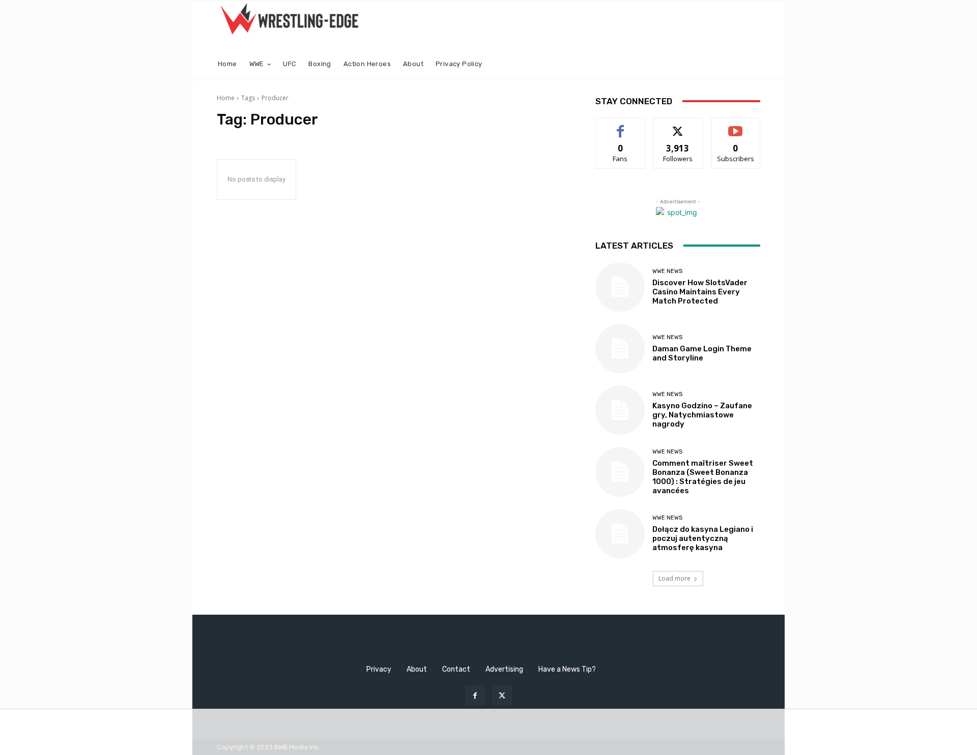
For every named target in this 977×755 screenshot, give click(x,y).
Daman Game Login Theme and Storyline (702, 353)
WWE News (667, 271)
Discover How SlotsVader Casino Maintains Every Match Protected (700, 292)
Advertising (504, 669)
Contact (456, 669)
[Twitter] (502, 695)
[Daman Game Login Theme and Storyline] (620, 348)
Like (620, 126)
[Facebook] (475, 695)
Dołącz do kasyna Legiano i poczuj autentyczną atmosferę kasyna (702, 538)
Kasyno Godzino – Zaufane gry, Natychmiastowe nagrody (702, 415)
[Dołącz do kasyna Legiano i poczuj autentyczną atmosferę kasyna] (620, 533)
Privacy (378, 669)
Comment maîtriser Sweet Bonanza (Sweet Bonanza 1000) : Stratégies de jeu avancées (702, 477)
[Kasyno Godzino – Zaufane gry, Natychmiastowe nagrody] (620, 410)
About (417, 669)
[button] (748, 64)
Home (226, 98)
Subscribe (736, 126)
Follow (678, 126)
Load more (674, 578)
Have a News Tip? (567, 669)
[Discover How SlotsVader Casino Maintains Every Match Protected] (620, 287)
